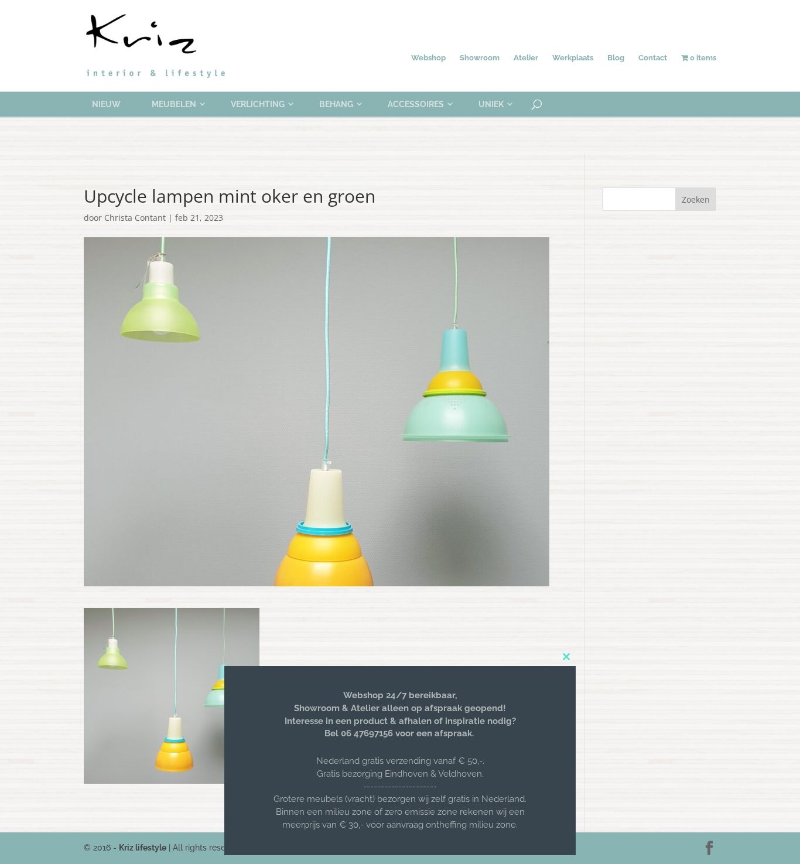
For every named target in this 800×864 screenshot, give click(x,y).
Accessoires (416, 104)
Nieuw (106, 104)
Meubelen (174, 104)
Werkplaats (572, 57)
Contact (652, 57)
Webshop (428, 57)
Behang (336, 104)
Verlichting (258, 104)
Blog (615, 57)
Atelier (526, 57)
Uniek (491, 104)
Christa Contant (135, 217)
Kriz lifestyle (142, 847)
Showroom (480, 57)
